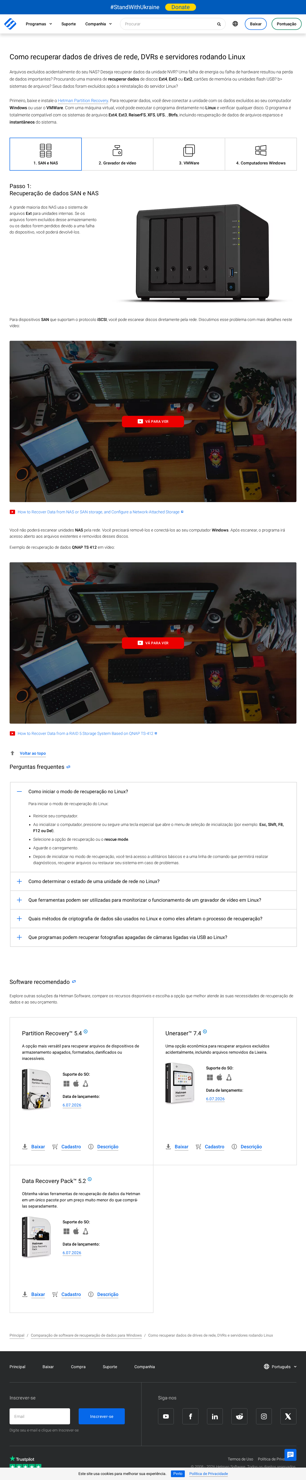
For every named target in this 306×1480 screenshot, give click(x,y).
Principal (17, 1366)
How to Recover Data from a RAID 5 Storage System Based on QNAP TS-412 (85, 733)
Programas (36, 24)
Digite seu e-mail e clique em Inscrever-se (44, 1430)
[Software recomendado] (73, 982)
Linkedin (215, 1416)
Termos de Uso (240, 1459)
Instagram (264, 1416)
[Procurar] (219, 24)
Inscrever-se (102, 1416)
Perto (177, 1474)
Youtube (166, 1416)
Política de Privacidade (208, 1473)
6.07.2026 (72, 1105)
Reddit (239, 1416)
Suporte (68, 24)
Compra (78, 1366)
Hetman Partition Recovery (83, 100)
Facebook (190, 1416)
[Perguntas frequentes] (67, 767)
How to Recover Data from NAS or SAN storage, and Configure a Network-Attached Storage (99, 512)
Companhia (95, 24)
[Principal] (10, 24)
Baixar (48, 1366)
